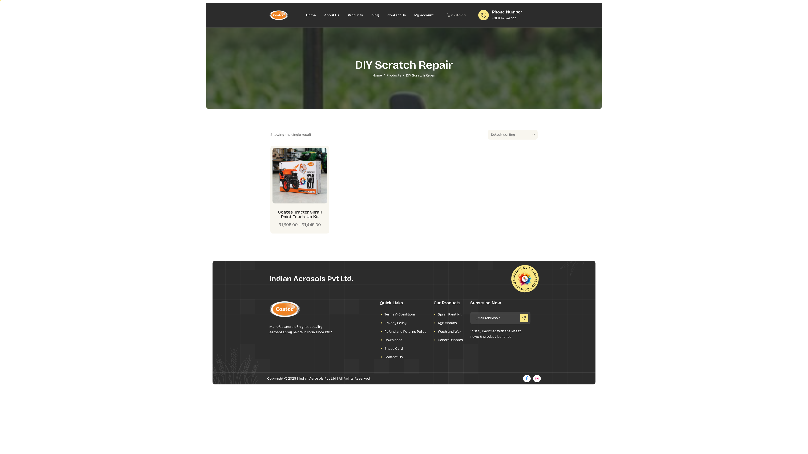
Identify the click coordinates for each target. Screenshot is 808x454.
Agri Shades (447, 323)
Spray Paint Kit (450, 314)
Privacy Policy (395, 323)
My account (424, 15)
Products (355, 15)
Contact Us (396, 15)
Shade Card (393, 349)
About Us (331, 15)
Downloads (393, 340)
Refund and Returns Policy (405, 332)
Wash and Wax (449, 332)
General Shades (450, 340)
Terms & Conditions (400, 314)
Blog (375, 15)
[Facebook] (527, 378)
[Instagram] (537, 378)
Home (311, 15)
